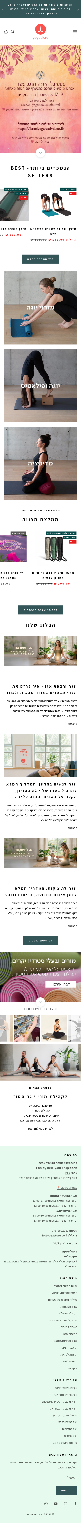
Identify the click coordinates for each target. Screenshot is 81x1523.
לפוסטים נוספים (40, 940)
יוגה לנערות (70, 1436)
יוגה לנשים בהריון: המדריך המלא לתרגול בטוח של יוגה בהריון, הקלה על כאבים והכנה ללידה (41, 790)
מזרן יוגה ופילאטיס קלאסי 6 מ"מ (53, 231)
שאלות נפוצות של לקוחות (62, 1300)
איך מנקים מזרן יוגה (65, 1388)
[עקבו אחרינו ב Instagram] (65, 1504)
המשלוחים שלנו (68, 1313)
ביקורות (72, 1368)
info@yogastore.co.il (53, 1235)
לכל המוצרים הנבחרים (40, 610)
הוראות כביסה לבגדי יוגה (63, 1408)
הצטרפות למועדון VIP (64, 1293)
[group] (40, 99)
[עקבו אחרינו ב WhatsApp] (46, 1504)
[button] (5, 1028)
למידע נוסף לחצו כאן (40, 1129)
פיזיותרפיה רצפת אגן (65, 1443)
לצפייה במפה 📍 (67, 1188)
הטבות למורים (69, 1327)
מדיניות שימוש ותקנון (65, 1341)
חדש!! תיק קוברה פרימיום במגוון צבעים (53, 575)
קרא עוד (72, 724)
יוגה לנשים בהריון (67, 1422)
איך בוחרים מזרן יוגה (65, 1395)
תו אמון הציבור (68, 1348)
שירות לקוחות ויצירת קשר (62, 1320)
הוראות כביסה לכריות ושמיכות (59, 1402)
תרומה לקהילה (68, 1354)
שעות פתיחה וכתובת (65, 1286)
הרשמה (66, 1490)
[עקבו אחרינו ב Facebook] (75, 1504)
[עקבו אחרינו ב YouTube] (56, 1504)
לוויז (67, 1173)
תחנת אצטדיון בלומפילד (53, 1178)
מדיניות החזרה (68, 1307)
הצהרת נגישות (69, 1361)
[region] (40, 99)
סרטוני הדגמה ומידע (65, 1415)
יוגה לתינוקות (69, 1429)
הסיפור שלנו (70, 1334)
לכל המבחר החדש (40, 259)
